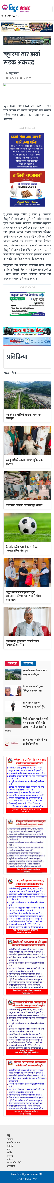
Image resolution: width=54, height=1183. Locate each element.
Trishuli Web (31, 1179)
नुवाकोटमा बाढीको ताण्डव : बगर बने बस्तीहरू (23, 416)
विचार (9, 1149)
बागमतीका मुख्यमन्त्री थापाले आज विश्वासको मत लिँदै (22, 643)
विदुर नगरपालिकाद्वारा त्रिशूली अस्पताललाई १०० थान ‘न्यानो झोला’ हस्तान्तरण (24, 596)
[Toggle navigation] (49, 9)
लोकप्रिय (28, 664)
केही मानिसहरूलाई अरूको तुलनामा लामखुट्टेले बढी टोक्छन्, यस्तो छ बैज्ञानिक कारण (26, 725)
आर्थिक (9, 1153)
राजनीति (10, 1146)
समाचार (10, 1139)
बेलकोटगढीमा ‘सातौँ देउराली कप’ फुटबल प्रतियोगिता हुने (22, 549)
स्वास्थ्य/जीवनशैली (14, 1163)
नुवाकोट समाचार (13, 1143)
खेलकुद (10, 1156)
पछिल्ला (12, 664)
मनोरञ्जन (10, 1159)
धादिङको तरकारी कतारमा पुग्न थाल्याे (24, 505)
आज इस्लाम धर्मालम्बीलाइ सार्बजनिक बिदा (35, 741)
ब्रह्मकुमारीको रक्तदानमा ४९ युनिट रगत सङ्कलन (24, 462)
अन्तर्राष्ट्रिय (11, 1166)
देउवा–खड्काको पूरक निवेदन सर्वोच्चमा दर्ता (33, 688)
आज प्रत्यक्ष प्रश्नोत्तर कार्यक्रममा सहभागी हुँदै (34, 704)
